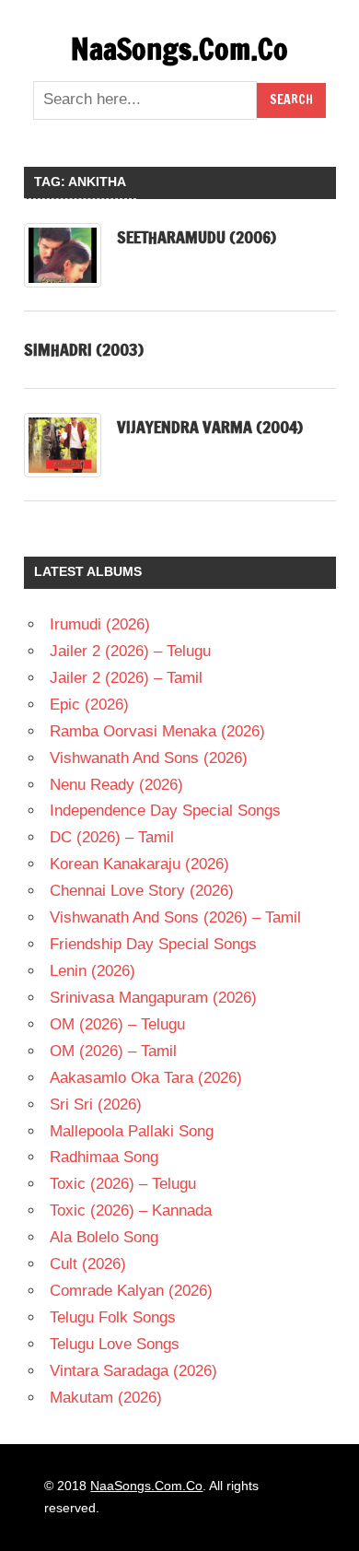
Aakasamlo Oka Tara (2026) (146, 1078)
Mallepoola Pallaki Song (132, 1131)
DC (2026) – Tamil (112, 837)
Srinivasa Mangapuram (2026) (153, 997)
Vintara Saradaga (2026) (133, 1371)
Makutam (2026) (106, 1397)
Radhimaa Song (104, 1157)
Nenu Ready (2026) (116, 784)
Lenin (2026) (92, 971)
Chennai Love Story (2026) (142, 890)
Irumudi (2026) (100, 624)
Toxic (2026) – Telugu (123, 1184)
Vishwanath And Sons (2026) (149, 758)
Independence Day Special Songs (165, 810)
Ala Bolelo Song (104, 1237)
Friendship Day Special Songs (153, 944)
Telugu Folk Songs (113, 1317)
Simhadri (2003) (84, 349)
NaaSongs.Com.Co (179, 49)
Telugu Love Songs (115, 1344)
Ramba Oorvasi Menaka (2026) (157, 731)
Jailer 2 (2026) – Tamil (126, 678)
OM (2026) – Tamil (113, 1051)
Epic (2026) (89, 704)
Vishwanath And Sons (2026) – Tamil (175, 917)
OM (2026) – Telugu (117, 1024)
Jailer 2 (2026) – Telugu (130, 651)
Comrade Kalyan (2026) (131, 1290)
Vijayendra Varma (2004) (210, 427)
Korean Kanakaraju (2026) (139, 864)
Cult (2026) (88, 1264)
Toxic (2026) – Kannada (131, 1210)
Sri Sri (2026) (96, 1104)
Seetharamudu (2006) (196, 237)
